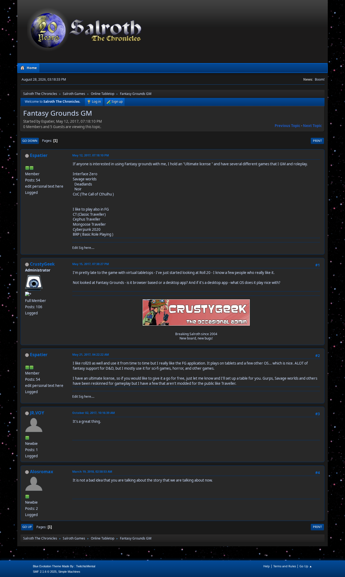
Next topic (312, 125)
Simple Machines (69, 571)
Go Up (27, 527)
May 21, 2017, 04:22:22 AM (90, 354)
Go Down (29, 141)
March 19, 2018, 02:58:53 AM (92, 471)
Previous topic (287, 125)
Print (317, 141)
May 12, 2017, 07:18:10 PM (90, 155)
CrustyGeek (42, 264)
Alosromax (41, 472)
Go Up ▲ (305, 566)
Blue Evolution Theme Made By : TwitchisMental (64, 566)
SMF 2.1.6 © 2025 (45, 571)
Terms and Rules (284, 566)
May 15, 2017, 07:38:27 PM (90, 264)
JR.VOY (37, 413)
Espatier (38, 155)
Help (266, 566)
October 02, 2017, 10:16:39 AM (93, 413)
